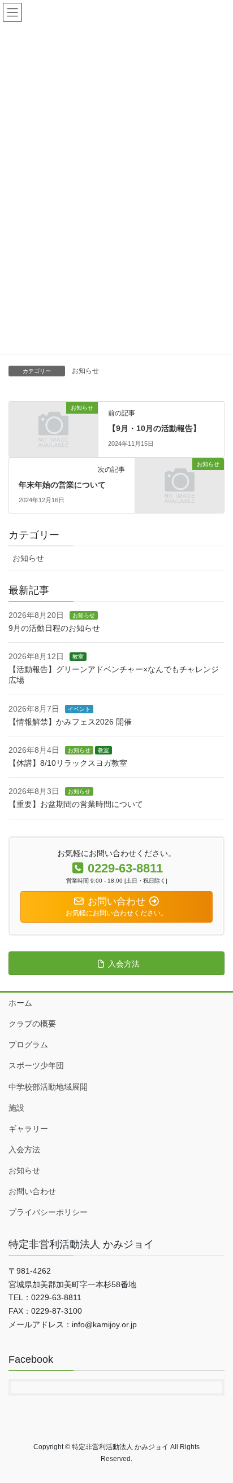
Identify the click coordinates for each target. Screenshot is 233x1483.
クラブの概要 (32, 1023)
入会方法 (24, 1149)
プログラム (28, 1044)
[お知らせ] (53, 428)
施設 (16, 1107)
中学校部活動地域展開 (48, 1086)
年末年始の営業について (62, 484)
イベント (79, 709)
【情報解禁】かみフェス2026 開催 (70, 721)
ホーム (20, 1002)
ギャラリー (28, 1128)
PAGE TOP (216, 1428)
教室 (78, 656)
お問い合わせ (32, 1191)
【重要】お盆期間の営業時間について (75, 804)
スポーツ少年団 (36, 1065)
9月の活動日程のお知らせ (54, 628)
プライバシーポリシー (48, 1212)
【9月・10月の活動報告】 (154, 428)
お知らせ (85, 371)
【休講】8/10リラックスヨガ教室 (67, 762)
